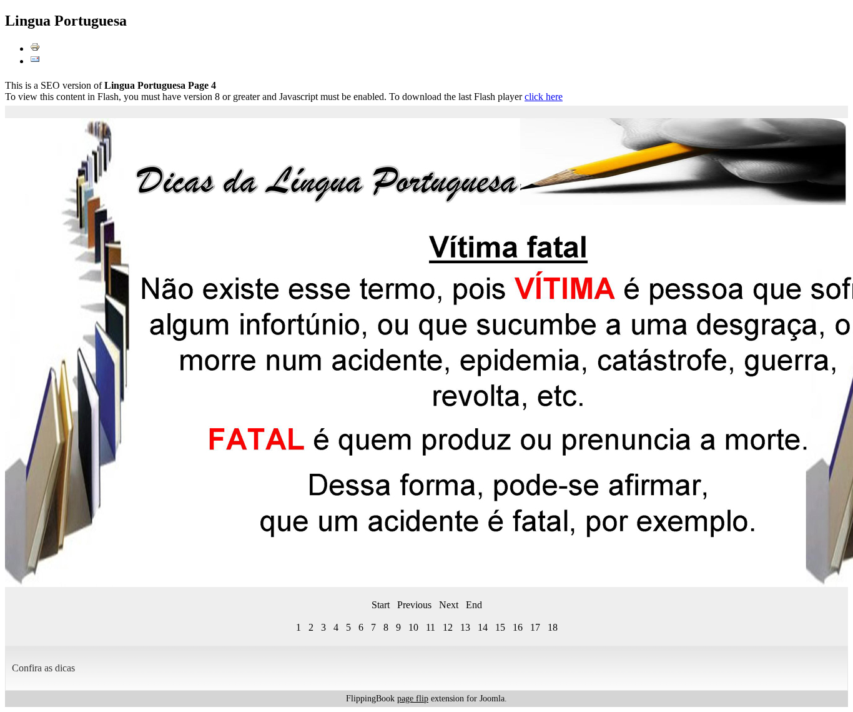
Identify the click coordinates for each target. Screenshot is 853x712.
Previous (414, 604)
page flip (412, 698)
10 (413, 627)
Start (381, 604)
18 (553, 627)
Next (448, 604)
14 (483, 627)
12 (448, 627)
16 (518, 627)
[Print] (35, 48)
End (474, 604)
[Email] (35, 61)
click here (544, 96)
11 (430, 627)
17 (535, 627)
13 (465, 627)
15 (500, 627)
